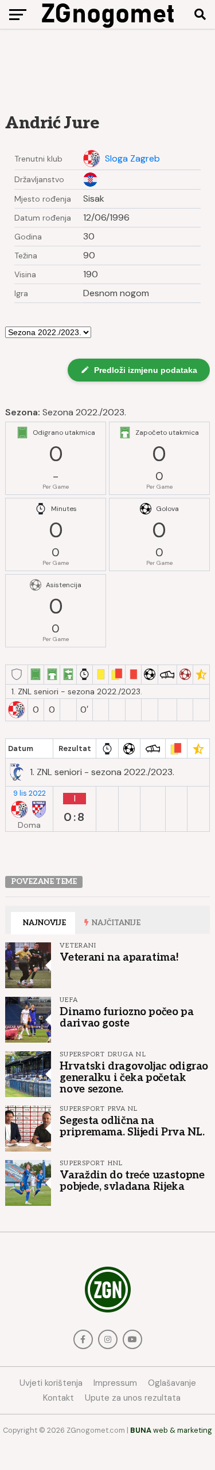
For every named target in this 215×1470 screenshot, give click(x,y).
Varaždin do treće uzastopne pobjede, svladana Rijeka (132, 1181)
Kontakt (58, 1398)
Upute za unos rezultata (133, 1398)
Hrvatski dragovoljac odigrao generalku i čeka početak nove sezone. (134, 1077)
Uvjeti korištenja (51, 1383)
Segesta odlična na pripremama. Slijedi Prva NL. (132, 1126)
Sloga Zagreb (132, 158)
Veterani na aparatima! (119, 957)
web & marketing (171, 1430)
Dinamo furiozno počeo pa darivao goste (126, 1017)
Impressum (115, 1383)
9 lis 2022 (29, 793)
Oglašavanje (172, 1383)
